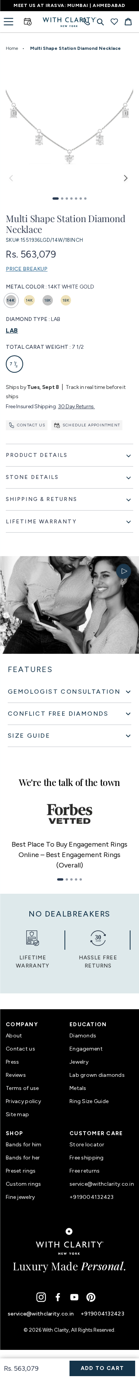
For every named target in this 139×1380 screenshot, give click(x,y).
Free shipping (87, 1157)
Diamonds (83, 1035)
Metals (78, 1088)
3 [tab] (67, 198)
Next (125, 180)
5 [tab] (76, 198)
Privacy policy (23, 1101)
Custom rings (23, 1184)
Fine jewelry (20, 1197)
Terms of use (22, 1088)
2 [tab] (62, 198)
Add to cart (102, 1368)
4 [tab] (71, 198)
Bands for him (24, 1144)
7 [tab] (85, 198)
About (14, 1035)
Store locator (87, 1144)
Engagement (86, 1049)
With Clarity (55, 1330)
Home (12, 48)
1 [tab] (56, 198)
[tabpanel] (69, 126)
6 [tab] (81, 198)
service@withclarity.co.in (101, 1184)
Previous (13, 180)
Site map (17, 1114)
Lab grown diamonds (97, 1075)
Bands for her (23, 1157)
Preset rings (21, 1171)
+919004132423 (92, 1197)
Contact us (31, 425)
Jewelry (79, 1062)
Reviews (16, 1075)
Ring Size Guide (89, 1101)
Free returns (85, 1171)
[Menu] (8, 21)
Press (12, 1062)
